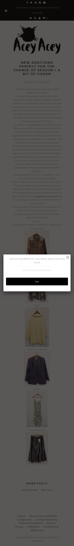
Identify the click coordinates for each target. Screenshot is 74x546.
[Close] (67, 257)
